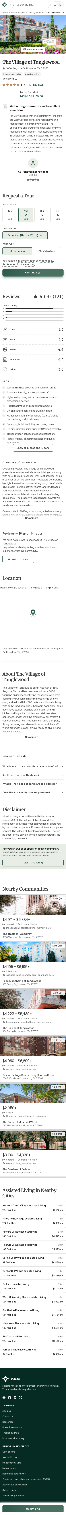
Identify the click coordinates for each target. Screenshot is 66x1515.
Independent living (11, 1462)
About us (6, 1411)
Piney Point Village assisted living (22, 1218)
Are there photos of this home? (20, 775)
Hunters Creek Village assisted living (24, 1205)
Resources (7, 1422)
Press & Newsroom (12, 1427)
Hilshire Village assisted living (19, 1231)
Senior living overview (13, 1495)
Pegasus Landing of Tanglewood (21, 981)
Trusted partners (10, 1433)
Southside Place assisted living (20, 1310)
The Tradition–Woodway (17, 934)
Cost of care (8, 1451)
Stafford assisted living (16, 1336)
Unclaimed (8, 78)
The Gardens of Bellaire (16, 1169)
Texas (30, 12)
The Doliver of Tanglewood (18, 1028)
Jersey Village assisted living (19, 1349)
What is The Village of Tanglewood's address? (29, 783)
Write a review (20, 559)
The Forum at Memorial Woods (20, 1122)
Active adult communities (14, 1484)
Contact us (7, 1416)
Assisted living (9, 1457)
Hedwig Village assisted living (19, 1244)
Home (5, 12)
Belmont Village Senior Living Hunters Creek (28, 1075)
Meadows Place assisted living (20, 1323)
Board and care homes (14, 1473)
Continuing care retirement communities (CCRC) (26, 1479)
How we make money (13, 1438)
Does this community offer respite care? (26, 792)
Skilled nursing (9, 1490)
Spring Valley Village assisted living (23, 1258)
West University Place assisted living (24, 1297)
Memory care (9, 1468)
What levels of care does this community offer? (30, 766)
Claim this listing (33, 862)
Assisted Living (17, 12)
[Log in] (57, 5)
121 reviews (36, 84)
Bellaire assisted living (15, 1284)
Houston (40, 12)
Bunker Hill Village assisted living (21, 1271)
